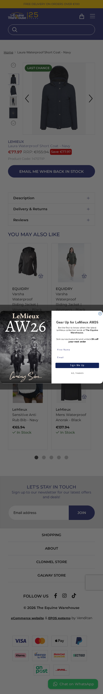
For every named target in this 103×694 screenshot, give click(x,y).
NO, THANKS (77, 373)
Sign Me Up (77, 365)
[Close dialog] (100, 313)
